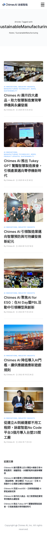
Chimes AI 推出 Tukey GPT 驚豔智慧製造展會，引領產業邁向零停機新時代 (23, 168)
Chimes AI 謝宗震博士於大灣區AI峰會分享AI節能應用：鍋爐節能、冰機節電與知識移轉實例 (23, 470)
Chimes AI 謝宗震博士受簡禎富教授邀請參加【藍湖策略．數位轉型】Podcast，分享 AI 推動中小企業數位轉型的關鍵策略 (23, 481)
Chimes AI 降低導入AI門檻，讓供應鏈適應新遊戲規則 (23, 365)
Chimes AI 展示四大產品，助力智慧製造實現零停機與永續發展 (22, 100)
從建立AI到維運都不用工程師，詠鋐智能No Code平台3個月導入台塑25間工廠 (23, 430)
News (33, 89)
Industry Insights (26, 86)
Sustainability (10, 91)
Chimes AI (10, 110)
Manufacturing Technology (17, 89)
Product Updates (12, 156)
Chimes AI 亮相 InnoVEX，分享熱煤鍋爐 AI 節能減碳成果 (22, 490)
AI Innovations (10, 86)
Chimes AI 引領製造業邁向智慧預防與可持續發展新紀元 (23, 236)
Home (11, 33)
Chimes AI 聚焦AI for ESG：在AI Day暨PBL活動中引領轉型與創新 (22, 302)
